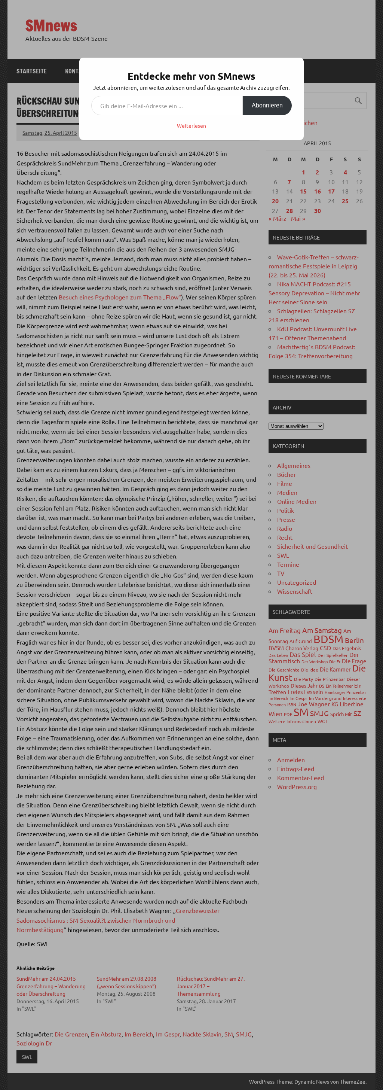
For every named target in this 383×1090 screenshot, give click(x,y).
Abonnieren (267, 105)
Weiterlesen (191, 125)
